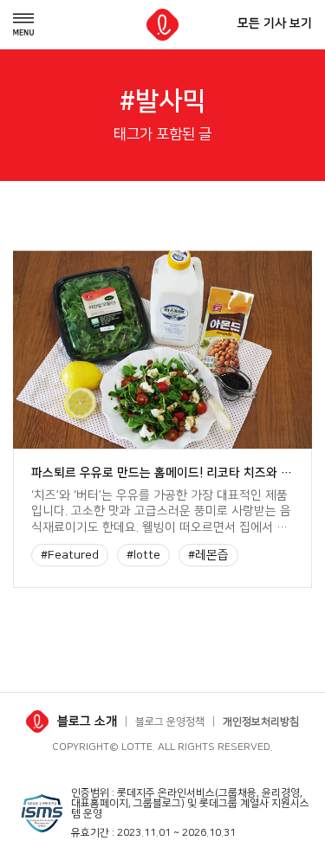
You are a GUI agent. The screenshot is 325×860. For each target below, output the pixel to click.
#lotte (143, 555)
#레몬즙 (208, 555)
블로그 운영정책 (170, 721)
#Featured (70, 555)
